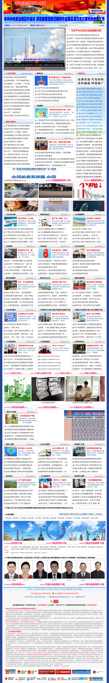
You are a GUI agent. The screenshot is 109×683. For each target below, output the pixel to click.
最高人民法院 (35, 547)
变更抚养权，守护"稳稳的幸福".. (18, 80)
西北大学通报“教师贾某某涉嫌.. (90, 156)
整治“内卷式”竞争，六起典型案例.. (19, 292)
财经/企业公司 (45, 278)
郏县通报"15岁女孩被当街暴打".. (90, 178)
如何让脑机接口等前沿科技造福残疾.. (20, 471)
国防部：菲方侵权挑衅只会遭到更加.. (88, 369)
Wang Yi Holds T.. (59, 345)
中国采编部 (8, 518)
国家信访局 (100, 547)
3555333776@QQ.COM (19, 25)
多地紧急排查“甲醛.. (27, 416)
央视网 (22, 549)
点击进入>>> (43, 25)
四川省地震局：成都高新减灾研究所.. (88, 327)
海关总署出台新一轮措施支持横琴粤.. (88, 468)
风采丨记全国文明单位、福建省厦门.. (54, 331)
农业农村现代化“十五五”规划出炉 (18, 503)
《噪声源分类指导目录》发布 (60, 110)
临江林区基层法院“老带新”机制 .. (86, 302)
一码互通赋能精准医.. (95, 480)
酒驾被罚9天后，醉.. (25, 250)
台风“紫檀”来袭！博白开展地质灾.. (53, 324)
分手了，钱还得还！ (13, 112)
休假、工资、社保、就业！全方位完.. (20, 337)
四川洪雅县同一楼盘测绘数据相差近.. (54, 264)
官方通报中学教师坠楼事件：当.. (90, 143)
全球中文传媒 (21, 6)
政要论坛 (40, 73)
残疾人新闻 (10, 444)
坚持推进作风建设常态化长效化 (86, 270)
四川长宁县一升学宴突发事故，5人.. (88, 334)
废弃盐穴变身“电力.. (59, 282)
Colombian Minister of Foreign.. (51, 362)
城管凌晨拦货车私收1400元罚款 (91, 92)
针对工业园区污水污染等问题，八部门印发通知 (86, 61)
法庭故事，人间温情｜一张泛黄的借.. (88, 296)
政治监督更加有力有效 (48, 267)
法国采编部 (68, 518)
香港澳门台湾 (79, 444)
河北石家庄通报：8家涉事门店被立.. (19, 494)
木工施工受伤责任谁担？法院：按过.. (54, 238)
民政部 (73, 547)
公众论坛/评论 (80, 246)
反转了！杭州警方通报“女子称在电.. (19, 261)
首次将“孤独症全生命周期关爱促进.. (19, 465)
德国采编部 (53, 518)
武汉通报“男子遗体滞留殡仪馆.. (90, 95)
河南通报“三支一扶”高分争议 (90, 123)
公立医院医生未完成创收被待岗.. (90, 175)
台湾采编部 (23, 518)
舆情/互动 (81, 73)
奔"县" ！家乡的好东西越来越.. (17, 151)
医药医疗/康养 (80, 476)
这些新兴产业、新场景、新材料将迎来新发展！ (86, 42)
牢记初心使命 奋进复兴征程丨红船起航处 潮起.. (32, 65)
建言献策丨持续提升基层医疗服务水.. (54, 273)
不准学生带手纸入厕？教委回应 (90, 162)
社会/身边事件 (11, 310)
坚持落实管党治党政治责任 (84, 261)
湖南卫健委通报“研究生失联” (89, 165)
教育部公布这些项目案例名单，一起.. (54, 462)
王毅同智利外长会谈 (25, 345)
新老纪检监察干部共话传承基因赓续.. (55, 497)
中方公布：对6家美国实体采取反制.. (19, 359)
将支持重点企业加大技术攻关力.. (18, 115)
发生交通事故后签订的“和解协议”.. (53, 229)
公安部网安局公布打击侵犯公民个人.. (20, 235)
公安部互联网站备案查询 (46, 549)
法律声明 (43, 589)
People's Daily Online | (26, 552)
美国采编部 (30, 518)
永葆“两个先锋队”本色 (82, 229)
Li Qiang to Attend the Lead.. (50, 359)
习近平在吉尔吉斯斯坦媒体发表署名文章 (84, 35)
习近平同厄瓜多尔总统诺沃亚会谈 (49, 94)
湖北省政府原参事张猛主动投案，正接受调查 (54, 152)
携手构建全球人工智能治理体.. (60, 77)
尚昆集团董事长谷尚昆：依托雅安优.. (54, 305)
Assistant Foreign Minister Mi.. (50, 366)
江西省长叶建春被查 (13, 109)
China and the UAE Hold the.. (50, 356)
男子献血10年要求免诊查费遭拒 (90, 149)
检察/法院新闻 (80, 278)
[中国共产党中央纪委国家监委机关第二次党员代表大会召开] (54, 21)
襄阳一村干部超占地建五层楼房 (90, 152)
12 (54, 62)
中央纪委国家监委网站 (24, 547)
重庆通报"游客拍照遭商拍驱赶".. (91, 89)
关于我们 (29, 589)
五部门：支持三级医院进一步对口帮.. (88, 490)
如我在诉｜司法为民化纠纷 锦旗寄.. (87, 305)
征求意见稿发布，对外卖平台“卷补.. (53, 261)
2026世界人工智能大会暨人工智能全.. (20, 369)
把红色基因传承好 (93, 250)
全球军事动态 (79, 341)
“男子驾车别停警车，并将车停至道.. (19, 270)
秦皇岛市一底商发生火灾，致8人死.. (19, 264)
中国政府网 (53, 547)
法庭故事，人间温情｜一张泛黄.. (18, 84)
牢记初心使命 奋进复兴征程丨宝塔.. (87, 232)
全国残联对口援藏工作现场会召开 (18, 459)
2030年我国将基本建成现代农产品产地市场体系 (86, 45)
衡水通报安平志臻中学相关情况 (91, 119)
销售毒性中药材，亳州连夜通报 (91, 129)
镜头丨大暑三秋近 (12, 327)
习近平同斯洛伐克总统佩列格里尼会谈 (51, 97)
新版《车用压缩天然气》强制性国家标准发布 (54, 123)
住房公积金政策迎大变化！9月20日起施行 (52, 127)
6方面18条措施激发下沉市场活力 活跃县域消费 (86, 58)
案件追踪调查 (11, 278)
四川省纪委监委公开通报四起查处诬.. (88, 324)
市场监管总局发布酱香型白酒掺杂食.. (20, 429)
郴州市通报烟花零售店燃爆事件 (90, 159)
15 (62, 62)
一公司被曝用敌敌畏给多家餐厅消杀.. (20, 426)
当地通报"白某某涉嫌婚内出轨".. (91, 110)
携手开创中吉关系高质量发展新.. (18, 100)
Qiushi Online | (15, 552)
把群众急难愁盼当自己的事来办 (18, 148)
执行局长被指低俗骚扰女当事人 (91, 107)
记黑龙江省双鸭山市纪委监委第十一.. (55, 490)
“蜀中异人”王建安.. (60, 480)
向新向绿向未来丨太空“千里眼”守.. (53, 302)
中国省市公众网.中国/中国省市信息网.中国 (55, 310)
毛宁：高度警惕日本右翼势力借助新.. (20, 366)
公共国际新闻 (45, 341)
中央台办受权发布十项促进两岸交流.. (88, 465)
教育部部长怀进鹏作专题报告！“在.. (53, 471)
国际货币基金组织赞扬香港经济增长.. (88, 459)
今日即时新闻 (11, 73)
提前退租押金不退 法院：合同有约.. (53, 242)
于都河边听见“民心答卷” (15, 145)
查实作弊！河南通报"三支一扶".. (91, 113)
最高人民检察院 (44, 547)
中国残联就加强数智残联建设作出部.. (20, 462)
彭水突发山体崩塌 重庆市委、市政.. (20, 334)
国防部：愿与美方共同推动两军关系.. (88, 356)
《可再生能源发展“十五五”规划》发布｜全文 (85, 68)
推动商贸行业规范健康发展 (16, 77)
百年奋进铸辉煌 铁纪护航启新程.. (53, 494)
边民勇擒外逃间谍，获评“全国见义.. (88, 362)
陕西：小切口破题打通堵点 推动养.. (53, 327)
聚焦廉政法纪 (41, 138)
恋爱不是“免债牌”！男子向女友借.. (87, 299)
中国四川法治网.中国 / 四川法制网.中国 (88, 310)
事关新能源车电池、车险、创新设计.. (54, 292)
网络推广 (101, 73)
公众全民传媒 (11, 214)
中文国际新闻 (11, 341)
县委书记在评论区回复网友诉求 (90, 168)
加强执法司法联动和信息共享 (17, 161)
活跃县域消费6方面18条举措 (16, 157)
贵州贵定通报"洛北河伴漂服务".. (91, 116)
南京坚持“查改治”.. (59, 314)
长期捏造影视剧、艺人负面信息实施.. (20, 302)
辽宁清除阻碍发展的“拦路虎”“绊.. (52, 334)
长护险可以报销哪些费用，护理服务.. (88, 494)
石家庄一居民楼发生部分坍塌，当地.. (20, 273)
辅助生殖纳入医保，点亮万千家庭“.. (88, 500)
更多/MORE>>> (69, 73)
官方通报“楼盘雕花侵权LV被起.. (91, 132)
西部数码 (56, 549)
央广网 (26, 549)
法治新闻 (9, 246)
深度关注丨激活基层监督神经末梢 (53, 270)
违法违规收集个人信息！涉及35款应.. (20, 238)
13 (57, 62)
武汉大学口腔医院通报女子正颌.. (91, 126)
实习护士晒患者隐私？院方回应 (91, 101)
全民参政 (43, 246)
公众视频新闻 (79, 214)
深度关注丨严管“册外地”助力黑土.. (19, 500)
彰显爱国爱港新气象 (94, 448)
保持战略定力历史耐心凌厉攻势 (18, 135)
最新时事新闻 (11, 122)
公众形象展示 (45, 476)
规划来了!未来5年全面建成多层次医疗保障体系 (86, 55)
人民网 (12, 549)
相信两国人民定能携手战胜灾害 (18, 93)
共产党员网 (14, 547)
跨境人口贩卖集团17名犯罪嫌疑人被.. (20, 299)
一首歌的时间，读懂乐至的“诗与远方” (60, 65)
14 (59, 62)
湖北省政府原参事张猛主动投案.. (18, 90)
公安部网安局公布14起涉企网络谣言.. (20, 229)
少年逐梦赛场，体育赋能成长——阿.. (54, 465)
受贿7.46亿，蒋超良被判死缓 (17, 87)
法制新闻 (40, 106)
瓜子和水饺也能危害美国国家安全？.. (20, 356)
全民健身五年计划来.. (26, 314)
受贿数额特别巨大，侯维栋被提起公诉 (51, 165)
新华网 (17, 549)
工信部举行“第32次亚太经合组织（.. (53, 299)
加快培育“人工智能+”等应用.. (17, 132)
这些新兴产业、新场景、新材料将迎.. (54, 296)
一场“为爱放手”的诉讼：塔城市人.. (87, 292)
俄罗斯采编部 (85, 518)
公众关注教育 (45, 444)
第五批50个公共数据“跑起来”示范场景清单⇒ (85, 51)
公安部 (69, 547)
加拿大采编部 (94, 518)
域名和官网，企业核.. (26, 218)
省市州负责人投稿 (26, 73)
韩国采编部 (61, 518)
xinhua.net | (37, 552)
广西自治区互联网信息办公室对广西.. (20, 232)
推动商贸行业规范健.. (95, 282)
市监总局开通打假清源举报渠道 (90, 146)
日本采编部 (38, 518)
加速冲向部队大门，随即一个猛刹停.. (88, 366)
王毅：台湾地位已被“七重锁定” (86, 471)
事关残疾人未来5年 (25, 448)
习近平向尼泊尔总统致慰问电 (86, 30)
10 (48, 62)
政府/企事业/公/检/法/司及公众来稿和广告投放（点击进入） (81, 514)
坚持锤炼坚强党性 (81, 273)
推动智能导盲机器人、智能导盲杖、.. (20, 468)
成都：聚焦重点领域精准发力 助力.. (87, 331)
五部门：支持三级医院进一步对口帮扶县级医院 (86, 48)
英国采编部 (46, 518)
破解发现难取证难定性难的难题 (18, 164)
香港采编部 (15, 518)
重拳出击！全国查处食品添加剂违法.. (20, 436)
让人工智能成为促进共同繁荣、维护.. (20, 242)
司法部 (78, 547)
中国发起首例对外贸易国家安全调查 (19, 362)
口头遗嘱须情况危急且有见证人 (52, 232)
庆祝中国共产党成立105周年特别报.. (54, 500)
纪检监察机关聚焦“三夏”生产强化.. (19, 497)
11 (51, 62)
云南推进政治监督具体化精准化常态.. (54, 337)
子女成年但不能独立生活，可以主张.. (54, 235)
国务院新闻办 (92, 547)
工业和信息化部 (61, 547)
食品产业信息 (11, 412)
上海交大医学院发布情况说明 (51, 468)
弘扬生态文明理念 (81, 267)
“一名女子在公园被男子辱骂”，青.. (19, 267)
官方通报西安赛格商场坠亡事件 (91, 104)
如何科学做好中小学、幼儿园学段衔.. (54, 459)
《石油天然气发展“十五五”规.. (17, 154)
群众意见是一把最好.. (60, 250)
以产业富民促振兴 (25, 480)
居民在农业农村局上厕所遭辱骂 (90, 172)
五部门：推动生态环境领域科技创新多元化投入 (86, 38)
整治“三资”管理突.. (94, 314)
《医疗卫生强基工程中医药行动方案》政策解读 (86, 65)
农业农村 (9, 476)
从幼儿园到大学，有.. (60, 448)
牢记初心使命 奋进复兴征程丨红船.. (87, 242)
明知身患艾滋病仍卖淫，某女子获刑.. (20, 296)
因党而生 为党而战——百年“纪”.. (86, 235)
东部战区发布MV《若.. (95, 345)
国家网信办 (84, 547)
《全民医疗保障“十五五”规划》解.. (87, 503)
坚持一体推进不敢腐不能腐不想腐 (87, 264)
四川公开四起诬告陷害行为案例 (18, 106)
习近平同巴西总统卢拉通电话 (48, 101)
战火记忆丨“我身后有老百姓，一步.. (54, 503)
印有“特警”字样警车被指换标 (90, 98)
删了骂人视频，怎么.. (60, 218)
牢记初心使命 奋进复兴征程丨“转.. (87, 238)
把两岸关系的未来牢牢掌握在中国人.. (88, 462)
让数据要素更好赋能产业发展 (17, 138)
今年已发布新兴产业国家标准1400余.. (20, 433)
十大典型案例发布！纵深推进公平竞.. (20, 305)
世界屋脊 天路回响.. (94, 218)
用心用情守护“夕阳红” (14, 142)
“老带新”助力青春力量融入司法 (46, 402)
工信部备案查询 (33, 549)
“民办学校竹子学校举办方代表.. (90, 140)
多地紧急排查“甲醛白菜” (81, 402)
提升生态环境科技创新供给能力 (18, 103)
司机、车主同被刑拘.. (26, 282)
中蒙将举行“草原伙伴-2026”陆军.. (86, 359)
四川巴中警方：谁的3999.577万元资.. (88, 337)
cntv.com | (44, 552)
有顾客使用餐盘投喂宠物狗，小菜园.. (20, 439)
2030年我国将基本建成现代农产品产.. (20, 490)
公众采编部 (36, 589)
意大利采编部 (76, 518)
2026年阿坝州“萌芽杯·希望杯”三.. (18, 324)
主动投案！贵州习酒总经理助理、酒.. (20, 331)
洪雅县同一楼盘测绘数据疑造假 (90, 136)
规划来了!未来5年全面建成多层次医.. (88, 497)
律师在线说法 (45, 214)
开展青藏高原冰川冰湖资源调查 (18, 96)
